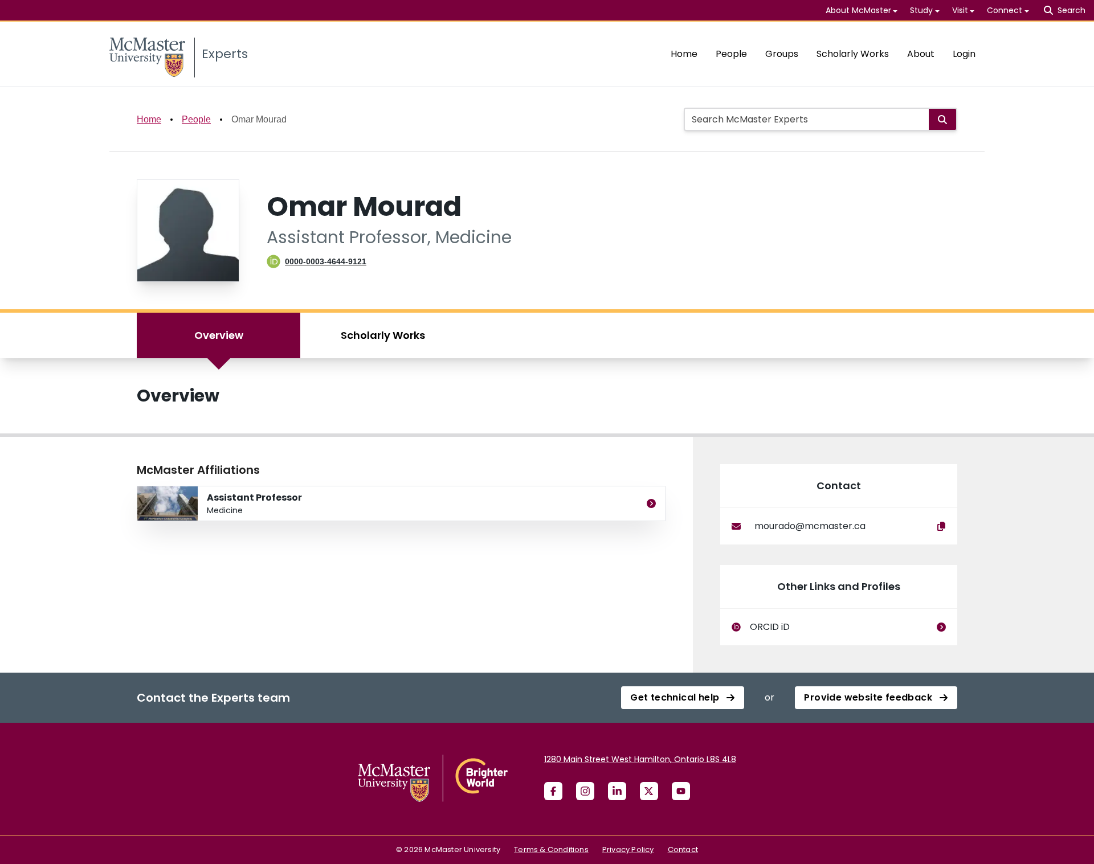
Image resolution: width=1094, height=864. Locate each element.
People (731, 53)
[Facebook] (553, 791)
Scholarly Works (853, 53)
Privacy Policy (628, 849)
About (920, 53)
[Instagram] (585, 791)
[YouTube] (681, 791)
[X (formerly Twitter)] (649, 791)
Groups (781, 53)
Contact (683, 849)
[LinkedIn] (617, 791)
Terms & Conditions (551, 849)
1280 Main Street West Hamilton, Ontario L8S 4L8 (640, 759)
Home (684, 53)
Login (964, 53)
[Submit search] (942, 119)
